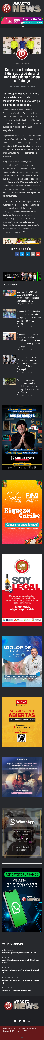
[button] (22, 26)
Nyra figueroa (8, 950)
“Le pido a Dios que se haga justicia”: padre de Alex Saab (19, 952)
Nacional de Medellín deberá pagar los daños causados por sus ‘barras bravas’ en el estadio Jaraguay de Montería (29, 317)
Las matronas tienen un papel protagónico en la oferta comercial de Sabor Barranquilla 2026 (28, 296)
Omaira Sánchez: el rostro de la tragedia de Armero (17, 990)
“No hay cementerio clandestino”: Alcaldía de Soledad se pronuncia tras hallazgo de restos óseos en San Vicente (29, 386)
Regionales (31, 86)
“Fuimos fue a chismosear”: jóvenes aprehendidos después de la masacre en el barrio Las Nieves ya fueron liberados (29, 340)
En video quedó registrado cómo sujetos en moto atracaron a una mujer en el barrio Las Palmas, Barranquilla (29, 363)
